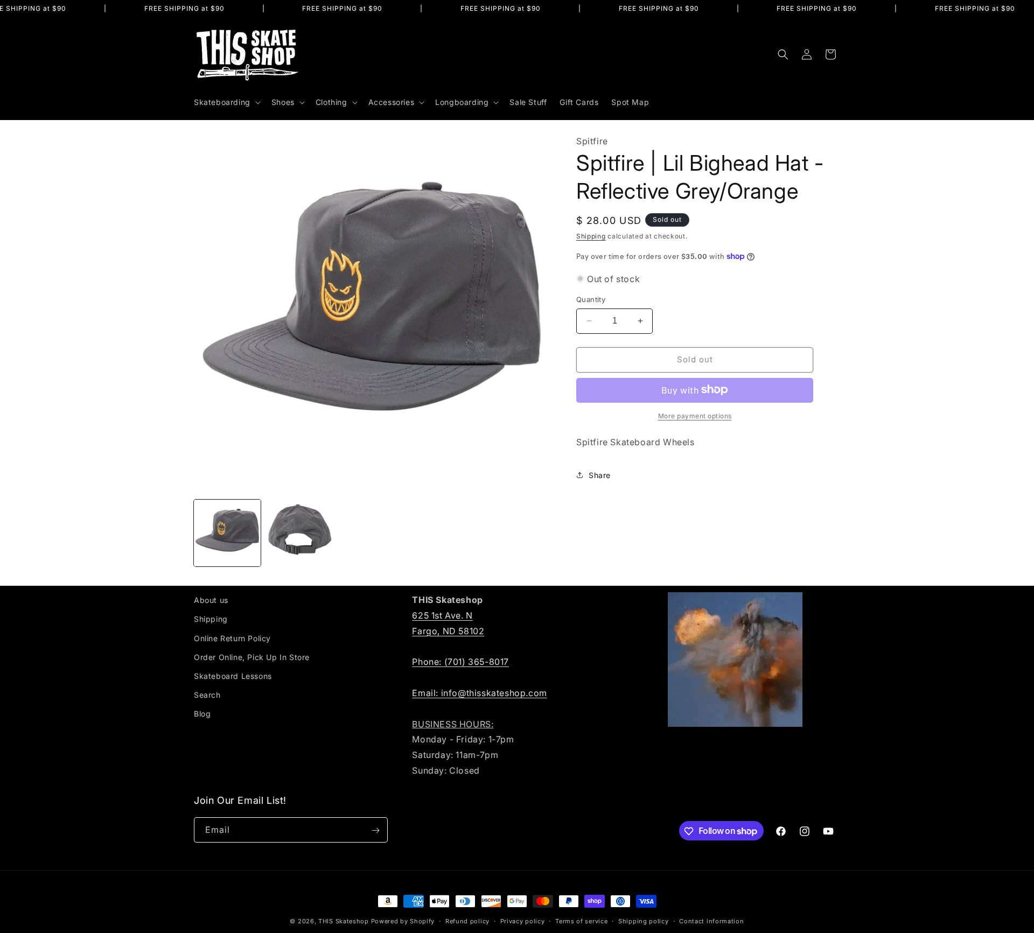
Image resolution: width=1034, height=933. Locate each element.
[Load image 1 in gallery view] (227, 533)
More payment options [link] (695, 415)
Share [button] (600, 475)
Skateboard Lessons (233, 675)
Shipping (591, 236)
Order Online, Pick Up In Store (252, 656)
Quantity (590, 299)
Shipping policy (643, 920)
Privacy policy (522, 920)
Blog (202, 713)
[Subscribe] (375, 830)
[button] (226, 102)
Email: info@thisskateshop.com (479, 692)
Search (207, 694)
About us (211, 600)
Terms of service (581, 920)
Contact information (711, 920)
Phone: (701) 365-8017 (460, 661)
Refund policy (467, 920)
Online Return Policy (232, 637)
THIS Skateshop (343, 921)
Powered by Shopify (403, 921)
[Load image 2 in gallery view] (299, 533)
